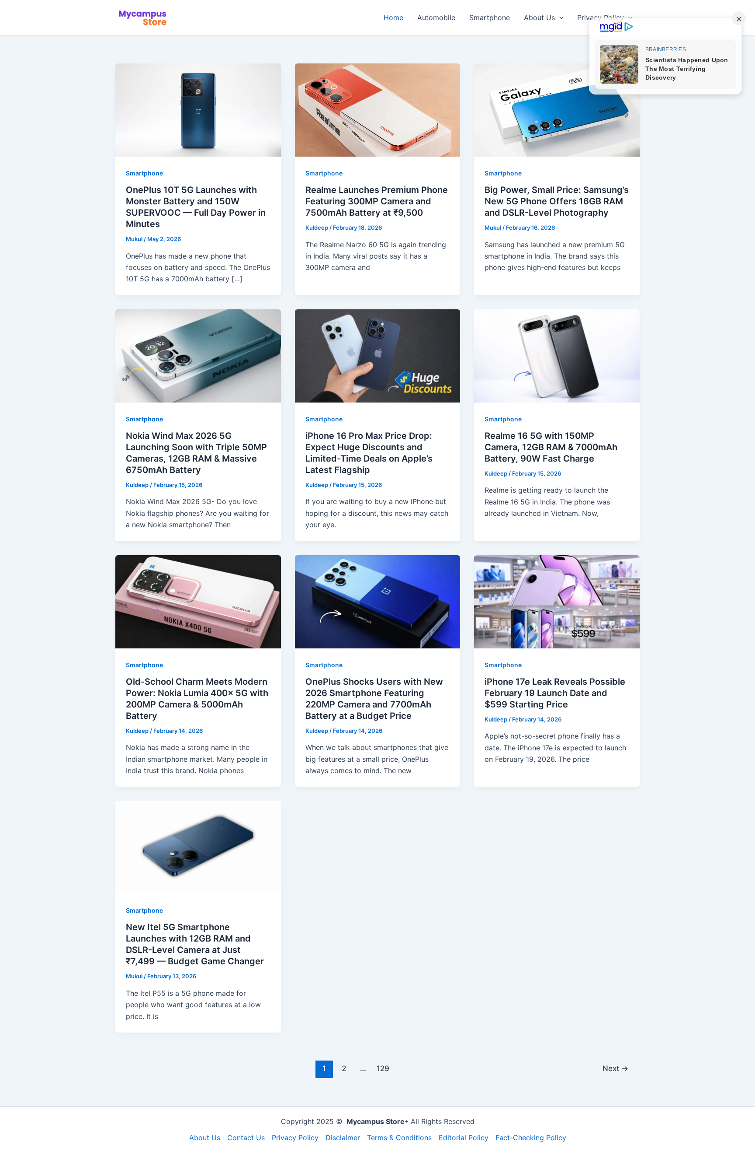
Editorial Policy (463, 1137)
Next (615, 1068)
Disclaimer (343, 1137)
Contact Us (246, 1137)
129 (383, 1068)
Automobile (436, 17)
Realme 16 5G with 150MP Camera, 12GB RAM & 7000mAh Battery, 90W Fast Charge (551, 447)
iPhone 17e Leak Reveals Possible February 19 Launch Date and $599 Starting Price (555, 693)
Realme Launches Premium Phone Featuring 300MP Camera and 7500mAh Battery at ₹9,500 (376, 201)
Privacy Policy (295, 1137)
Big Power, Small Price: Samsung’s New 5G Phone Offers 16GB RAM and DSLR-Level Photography (557, 201)
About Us (539, 17)
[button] (559, 17)
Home (393, 17)
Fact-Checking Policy (530, 1137)
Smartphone (489, 17)
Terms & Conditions (399, 1137)
